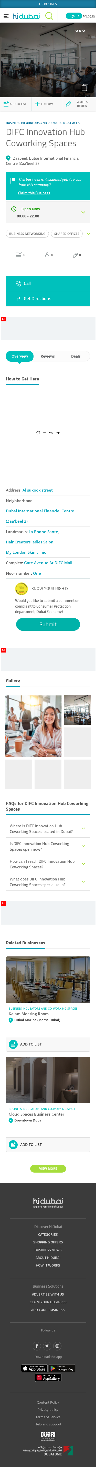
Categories (48, 1234)
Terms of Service (48, 1417)
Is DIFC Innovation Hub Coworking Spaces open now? (39, 846)
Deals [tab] (76, 356)
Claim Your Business (48, 1302)
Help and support (48, 1424)
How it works (48, 1265)
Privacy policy (48, 1409)
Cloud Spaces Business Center (36, 1114)
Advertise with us (48, 1294)
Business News (48, 1250)
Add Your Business (48, 1309)
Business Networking (27, 234)
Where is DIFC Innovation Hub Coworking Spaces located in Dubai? (41, 828)
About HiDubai (48, 1257)
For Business (48, 4)
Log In (90, 16)
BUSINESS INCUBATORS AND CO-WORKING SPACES (43, 1008)
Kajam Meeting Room (29, 1013)
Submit (48, 624)
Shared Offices (66, 234)
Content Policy (48, 1402)
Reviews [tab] (48, 356)
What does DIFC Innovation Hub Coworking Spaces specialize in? (38, 881)
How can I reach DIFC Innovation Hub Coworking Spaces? (42, 864)
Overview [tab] (20, 356)
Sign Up (74, 16)
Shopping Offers (48, 1242)
